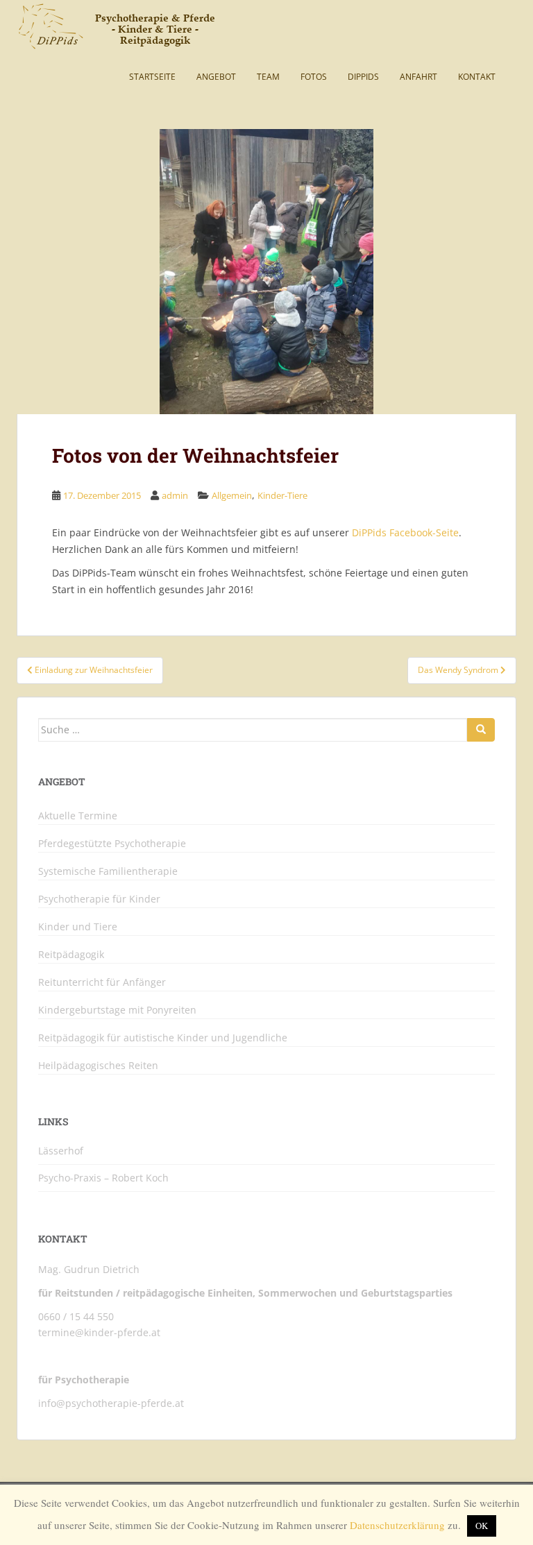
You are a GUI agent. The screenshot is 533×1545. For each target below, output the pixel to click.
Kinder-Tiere (282, 495)
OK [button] (481, 1525)
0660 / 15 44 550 (76, 1316)
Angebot (216, 77)
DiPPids (363, 77)
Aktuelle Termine (77, 816)
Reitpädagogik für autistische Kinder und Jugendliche (162, 1038)
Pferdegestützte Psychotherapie (112, 843)
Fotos (314, 77)
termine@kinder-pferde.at (99, 1332)
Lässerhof (60, 1150)
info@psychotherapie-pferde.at (111, 1403)
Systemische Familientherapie (108, 871)
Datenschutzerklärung (397, 1525)
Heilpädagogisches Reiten (98, 1065)
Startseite (152, 77)
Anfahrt (418, 77)
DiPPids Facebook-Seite (405, 532)
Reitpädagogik (71, 954)
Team (268, 77)
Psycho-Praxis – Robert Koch (103, 1177)
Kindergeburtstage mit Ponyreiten (117, 1010)
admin (175, 495)
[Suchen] (481, 730)
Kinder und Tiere (77, 927)
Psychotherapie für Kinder (99, 899)
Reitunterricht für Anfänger (102, 982)
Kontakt (477, 77)
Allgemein (232, 495)
